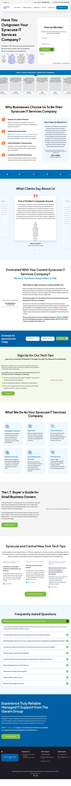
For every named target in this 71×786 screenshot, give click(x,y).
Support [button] (5, 2)
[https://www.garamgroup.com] (7, 7)
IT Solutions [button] (17, 7)
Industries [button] (36, 7)
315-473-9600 (46, 761)
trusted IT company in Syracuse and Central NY (22, 134)
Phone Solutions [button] (27, 7)
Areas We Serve (36, 780)
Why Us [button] (44, 7)
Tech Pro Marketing (46, 778)
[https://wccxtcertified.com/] (31, 58)
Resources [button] (51, 7)
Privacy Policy (55, 778)
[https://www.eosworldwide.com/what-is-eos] (11, 58)
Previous (0, 174)
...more (12, 591)
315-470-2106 (62, 761)
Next (70, 174)
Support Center (46, 768)
